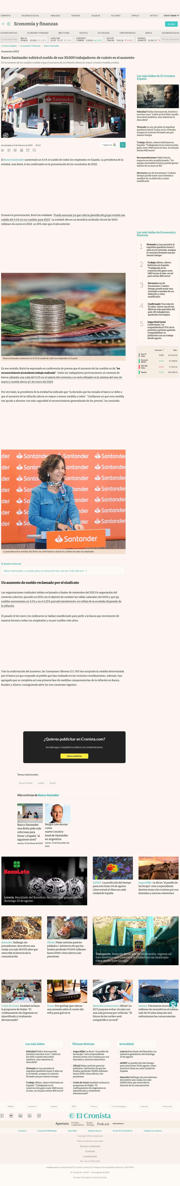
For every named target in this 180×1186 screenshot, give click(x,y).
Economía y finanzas (37, 33)
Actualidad (104, 33)
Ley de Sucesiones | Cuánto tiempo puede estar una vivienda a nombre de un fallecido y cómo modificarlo (156, 177)
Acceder (171, 24)
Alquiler (95, 16)
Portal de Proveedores (122, 1131)
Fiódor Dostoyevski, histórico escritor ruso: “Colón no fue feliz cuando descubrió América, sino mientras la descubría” (158, 115)
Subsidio (144, 1106)
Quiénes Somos (95, 1131)
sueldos (41, 783)
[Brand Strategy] (90, 1124)
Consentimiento (90, 1156)
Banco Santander (13, 159)
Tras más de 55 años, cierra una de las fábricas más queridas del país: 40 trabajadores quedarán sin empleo (161, 309)
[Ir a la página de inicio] (9, 24)
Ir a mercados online (9, 39)
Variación (158, 350)
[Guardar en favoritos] (123, 145)
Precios (94, 1106)
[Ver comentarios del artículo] (34, 150)
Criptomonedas (127, 33)
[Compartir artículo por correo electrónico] (27, 150)
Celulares (32, 1106)
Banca (149, 33)
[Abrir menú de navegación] (3, 24)
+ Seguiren (110, 145)
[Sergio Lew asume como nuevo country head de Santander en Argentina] (58, 813)
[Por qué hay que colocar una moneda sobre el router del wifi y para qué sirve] (67, 991)
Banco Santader (51, 46)
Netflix (154, 16)
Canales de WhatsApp (47, 1131)
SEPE (74, 1106)
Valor (175, 350)
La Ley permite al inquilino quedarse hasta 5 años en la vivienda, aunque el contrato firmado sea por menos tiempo (156, 131)
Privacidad (90, 1151)
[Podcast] (103, 1124)
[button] (173, 1004)
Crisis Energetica (119, 1106)
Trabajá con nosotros (153, 1131)
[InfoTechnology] (118, 1124)
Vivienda (75, 16)
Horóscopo (167, 1106)
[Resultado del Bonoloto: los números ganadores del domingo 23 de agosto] (44, 881)
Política (83, 33)
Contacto (22, 1131)
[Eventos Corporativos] (77, 1124)
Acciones (115, 16)
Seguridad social (30, 16)
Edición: (170, 15)
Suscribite (72, 1131)
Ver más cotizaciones (170, 39)
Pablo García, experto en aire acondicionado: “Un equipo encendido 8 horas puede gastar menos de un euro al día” (158, 161)
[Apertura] (62, 1124)
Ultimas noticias (9, 33)
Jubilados (55, 16)
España (53, 783)
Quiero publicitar (77, 756)
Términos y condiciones (90, 1146)
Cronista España (9, 46)
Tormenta (6, 16)
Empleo (135, 16)
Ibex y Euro (63, 33)
